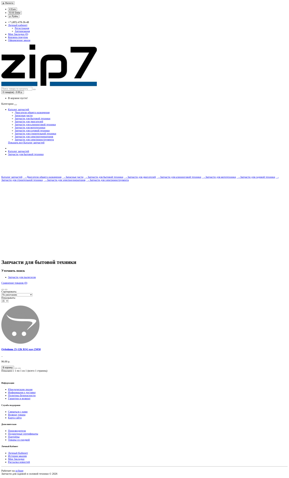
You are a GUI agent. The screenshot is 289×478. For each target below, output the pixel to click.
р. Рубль (13, 16)
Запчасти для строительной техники (35, 133)
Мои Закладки (16, 459)
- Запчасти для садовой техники (256, 177)
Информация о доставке (22, 392)
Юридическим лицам (20, 389)
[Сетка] (6, 289)
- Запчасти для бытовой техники (103, 177)
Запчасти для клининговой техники (35, 124)
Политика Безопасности (22, 395)
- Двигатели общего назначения (42, 177)
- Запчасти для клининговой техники (179, 177)
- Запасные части (72, 177)
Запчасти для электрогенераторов (34, 136)
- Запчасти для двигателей (140, 177)
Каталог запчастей (18, 109)
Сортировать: (9, 291)
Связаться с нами (18, 411)
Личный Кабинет (18, 453)
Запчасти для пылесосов (22, 277)
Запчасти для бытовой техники (32, 118)
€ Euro (12, 9)
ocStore (19, 470)
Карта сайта (15, 417)
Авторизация (22, 31)
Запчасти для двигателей (29, 121)
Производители (17, 430)
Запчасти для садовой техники (32, 130)
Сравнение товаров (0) (14, 282)
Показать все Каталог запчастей (26, 142)
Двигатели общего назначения (32, 112)
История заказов (17, 456)
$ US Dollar (14, 13)
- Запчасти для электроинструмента (107, 180)
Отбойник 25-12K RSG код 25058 (21, 349)
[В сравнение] (19, 368)
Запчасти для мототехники (30, 127)
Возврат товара (16, 414)
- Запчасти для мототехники (219, 177)
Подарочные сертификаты (23, 433)
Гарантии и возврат (19, 398)
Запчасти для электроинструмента (34, 139)
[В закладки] (16, 368)
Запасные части (24, 115)
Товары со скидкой (19, 439)
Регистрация (22, 28)
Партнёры (14, 436)
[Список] (2, 289)
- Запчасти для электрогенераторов (64, 180)
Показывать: (8, 297)
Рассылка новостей (19, 462)
